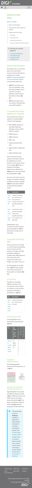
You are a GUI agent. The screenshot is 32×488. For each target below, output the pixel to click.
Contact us (25, 468)
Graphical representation (15, 40)
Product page (8, 468)
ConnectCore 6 (14, 59)
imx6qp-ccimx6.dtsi (9, 198)
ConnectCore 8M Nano (16, 53)
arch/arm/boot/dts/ (13, 79)
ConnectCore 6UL (15, 55)
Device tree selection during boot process (19, 43)
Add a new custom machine (16, 454)
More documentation (9, 472)
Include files (12, 35)
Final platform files (14, 37)
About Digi (16, 471)
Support (24, 471)
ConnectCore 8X (14, 57)
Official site (16, 468)
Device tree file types (14, 25)
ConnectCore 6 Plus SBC (15, 32)
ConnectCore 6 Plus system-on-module (17, 28)
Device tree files (11, 22)
